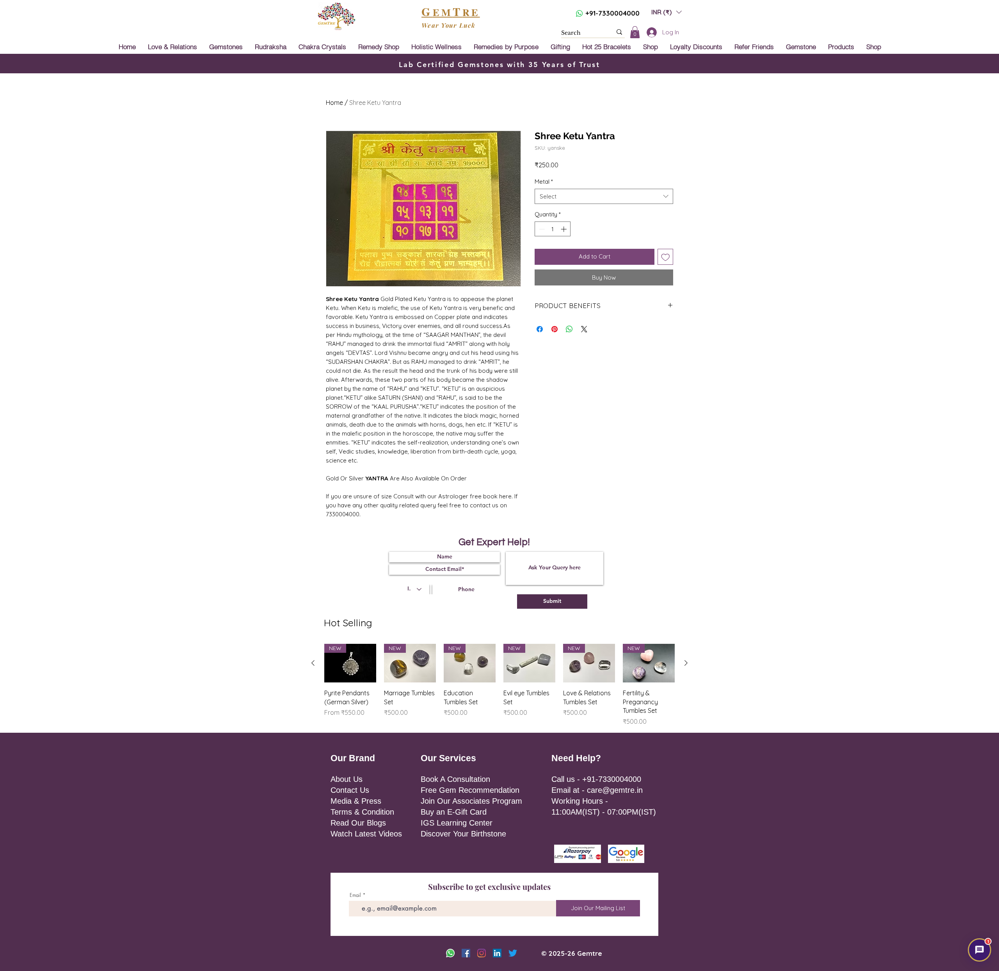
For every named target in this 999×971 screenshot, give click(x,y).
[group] (499, 684)
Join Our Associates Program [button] (471, 801)
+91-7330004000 (612, 13)
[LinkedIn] (497, 953)
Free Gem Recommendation (470, 790)
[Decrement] (541, 229)
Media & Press (356, 801)
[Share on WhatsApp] (569, 329)
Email (355, 895)
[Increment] (564, 229)
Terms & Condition (362, 812)
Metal (544, 181)
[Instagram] (481, 953)
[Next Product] (686, 663)
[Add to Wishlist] (666, 257)
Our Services (448, 758)
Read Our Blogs (358, 823)
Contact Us (350, 790)
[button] (666, 12)
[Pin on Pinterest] (554, 329)
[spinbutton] (552, 229)
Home (334, 102)
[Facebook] (466, 953)
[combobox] (604, 196)
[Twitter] (512, 953)
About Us (347, 779)
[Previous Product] (313, 663)
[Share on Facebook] (539, 329)
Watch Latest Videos (366, 833)
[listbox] (666, 12)
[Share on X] (584, 329)
